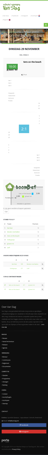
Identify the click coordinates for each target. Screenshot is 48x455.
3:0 (22, 264)
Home (4, 32)
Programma (6, 378)
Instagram (25, 16)
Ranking (4, 385)
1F (5, 289)
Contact (4, 394)
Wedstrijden (12, 32)
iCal (6, 212)
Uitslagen (5, 382)
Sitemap (5, 403)
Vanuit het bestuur (8, 341)
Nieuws (4, 338)
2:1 (22, 268)
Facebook (15, 16)
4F (5, 285)
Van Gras (6, 16)
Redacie (4, 345)
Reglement (5, 363)
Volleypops (11, 240)
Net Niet (10, 228)
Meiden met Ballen (13, 232)
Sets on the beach (13, 236)
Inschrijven (34, 16)
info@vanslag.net (13, 421)
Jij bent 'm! (10, 244)
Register (6, 20)
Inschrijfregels (6, 397)
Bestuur (4, 357)
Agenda (4, 348)
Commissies (6, 360)
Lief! (8, 248)
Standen (5, 375)
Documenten (6, 366)
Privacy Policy (16, 449)
